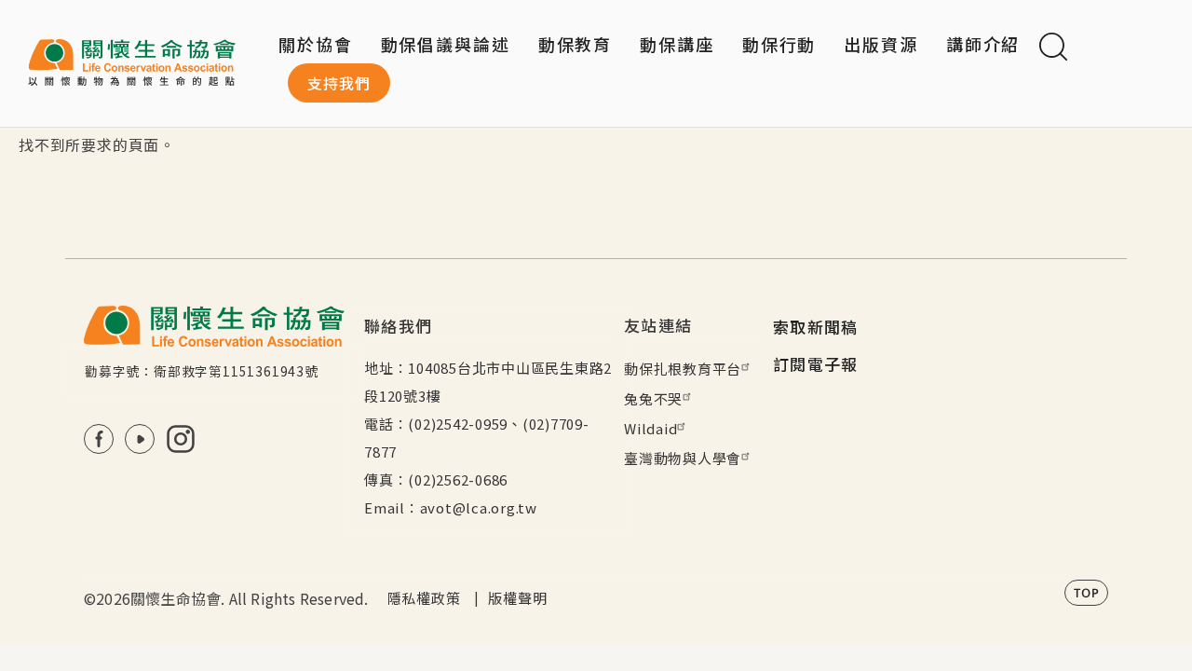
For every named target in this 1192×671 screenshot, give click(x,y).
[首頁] (132, 63)
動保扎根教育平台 (682, 368)
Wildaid (650, 428)
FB (99, 439)
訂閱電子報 (816, 364)
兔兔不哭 (653, 398)
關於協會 (315, 44)
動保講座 (677, 44)
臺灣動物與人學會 (682, 458)
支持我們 (339, 83)
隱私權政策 (424, 598)
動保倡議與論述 (445, 44)
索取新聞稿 (816, 326)
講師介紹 (983, 44)
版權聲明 (517, 598)
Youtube (140, 439)
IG (181, 439)
